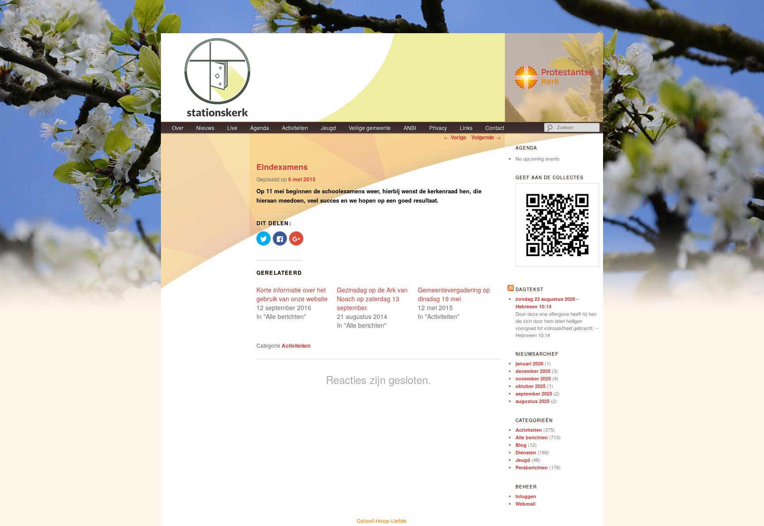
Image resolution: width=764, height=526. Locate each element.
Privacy (438, 127)
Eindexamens (282, 167)
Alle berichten (532, 437)
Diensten (526, 452)
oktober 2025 (531, 386)
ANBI (410, 127)
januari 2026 (529, 363)
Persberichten (532, 467)
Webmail (525, 503)
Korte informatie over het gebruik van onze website (292, 294)
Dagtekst (529, 289)
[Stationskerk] (382, 77)
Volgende (486, 137)
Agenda (259, 127)
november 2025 (533, 378)
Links (466, 127)
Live (232, 127)
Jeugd (328, 127)
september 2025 (534, 393)
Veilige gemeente (370, 127)
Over (177, 127)
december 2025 (533, 371)
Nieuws (205, 127)
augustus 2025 (533, 401)
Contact (494, 127)
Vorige (455, 137)
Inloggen (526, 496)
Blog (521, 445)
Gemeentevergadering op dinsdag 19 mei (454, 294)
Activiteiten (295, 127)
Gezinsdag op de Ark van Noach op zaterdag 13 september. (372, 298)
